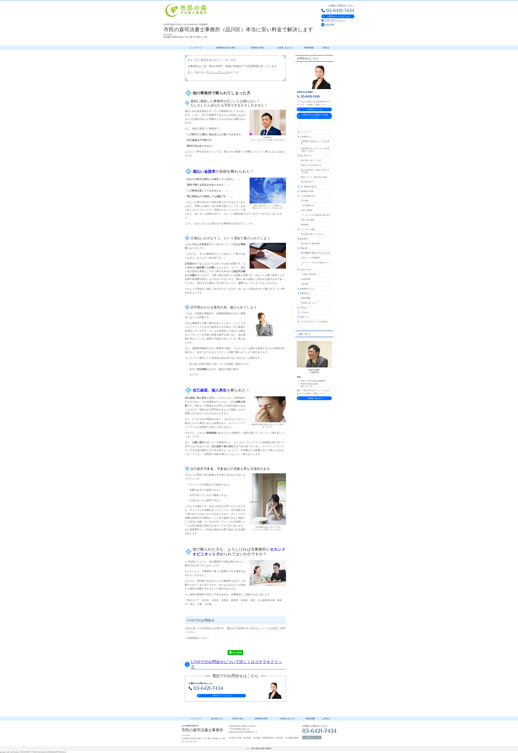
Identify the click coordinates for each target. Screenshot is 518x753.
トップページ (220, 72)
